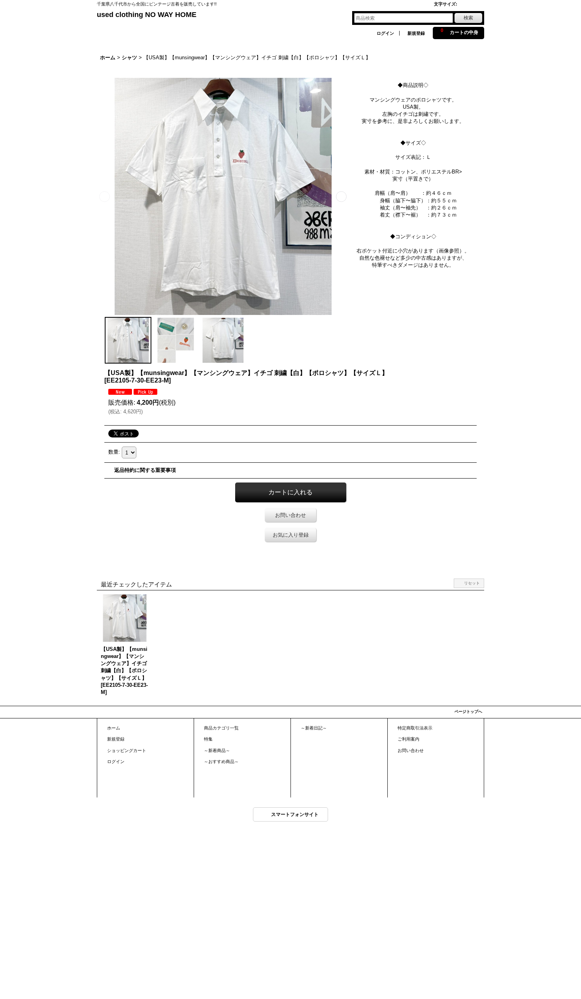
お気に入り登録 (291, 535)
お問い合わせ (290, 515)
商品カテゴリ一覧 (221, 728)
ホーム (113, 728)
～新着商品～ (217, 750)
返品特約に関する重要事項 (145, 470)
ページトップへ (468, 711)
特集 (208, 739)
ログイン (385, 33)
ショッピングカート (126, 750)
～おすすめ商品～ (221, 761)
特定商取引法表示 (415, 728)
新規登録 (416, 33)
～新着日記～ (314, 728)
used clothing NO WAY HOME (146, 15)
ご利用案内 (408, 739)
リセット (472, 583)
